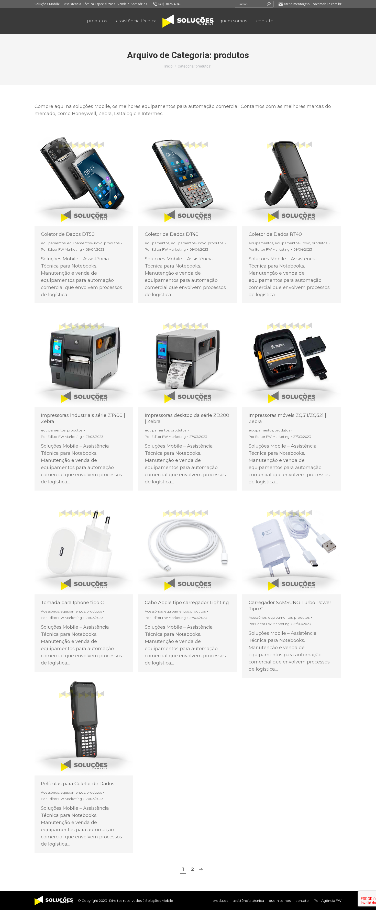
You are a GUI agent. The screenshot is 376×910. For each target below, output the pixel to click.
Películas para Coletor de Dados (77, 783)
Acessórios (50, 611)
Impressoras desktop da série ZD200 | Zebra (187, 418)
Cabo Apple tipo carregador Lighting (187, 602)
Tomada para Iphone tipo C (72, 602)
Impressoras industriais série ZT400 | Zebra (83, 418)
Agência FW (331, 900)
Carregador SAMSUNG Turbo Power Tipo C (290, 606)
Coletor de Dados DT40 (171, 234)
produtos (111, 243)
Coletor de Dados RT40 (275, 234)
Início (168, 66)
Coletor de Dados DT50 (68, 234)
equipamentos (53, 243)
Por (61, 249)
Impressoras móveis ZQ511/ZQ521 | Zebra (287, 418)
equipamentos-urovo (85, 243)
